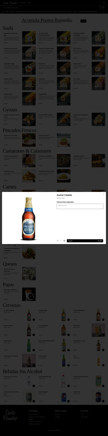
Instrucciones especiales (65, 202)
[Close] (104, 194)
